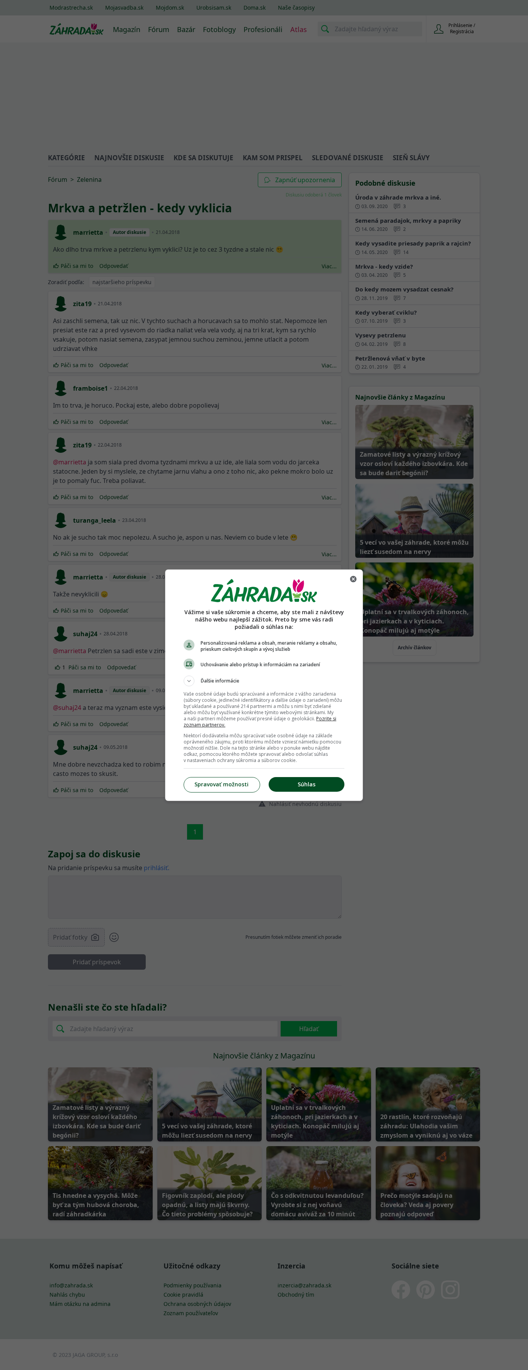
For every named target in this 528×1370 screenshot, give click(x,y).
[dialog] (264, 685)
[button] (264, 681)
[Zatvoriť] (353, 579)
